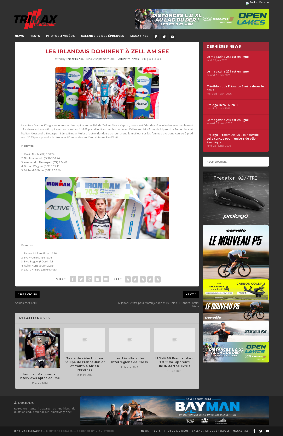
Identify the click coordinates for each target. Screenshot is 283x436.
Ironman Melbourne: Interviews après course (39, 376)
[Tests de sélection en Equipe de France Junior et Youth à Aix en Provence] (84, 340)
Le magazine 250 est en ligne (228, 120)
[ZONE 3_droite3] (236, 340)
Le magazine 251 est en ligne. (228, 71)
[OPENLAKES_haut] (202, 19)
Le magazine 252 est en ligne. (228, 57)
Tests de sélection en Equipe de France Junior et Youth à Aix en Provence (84, 364)
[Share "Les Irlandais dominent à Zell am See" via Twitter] (81, 279)
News (19, 35)
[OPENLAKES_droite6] (236, 360)
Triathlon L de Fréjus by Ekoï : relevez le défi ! (235, 88)
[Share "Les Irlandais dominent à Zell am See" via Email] (106, 279)
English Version (259, 2)
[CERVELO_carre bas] (236, 277)
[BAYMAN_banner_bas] (174, 424)
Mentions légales (59, 431)
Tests (35, 35)
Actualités (124, 59)
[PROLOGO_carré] (236, 223)
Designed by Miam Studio (95, 431)
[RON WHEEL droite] (236, 298)
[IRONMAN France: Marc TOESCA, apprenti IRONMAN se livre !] (174, 340)
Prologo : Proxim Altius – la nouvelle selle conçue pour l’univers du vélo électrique (233, 138)
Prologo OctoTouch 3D (223, 105)
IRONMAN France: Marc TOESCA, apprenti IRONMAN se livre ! (174, 362)
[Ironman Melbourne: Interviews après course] (39, 348)
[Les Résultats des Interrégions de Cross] (129, 340)
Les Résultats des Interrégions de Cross (129, 360)
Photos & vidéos (60, 35)
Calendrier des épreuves (102, 35)
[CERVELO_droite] (236, 319)
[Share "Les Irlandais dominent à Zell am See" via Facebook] (73, 279)
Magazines (139, 35)
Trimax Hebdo (75, 59)
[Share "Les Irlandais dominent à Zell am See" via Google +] (89, 279)
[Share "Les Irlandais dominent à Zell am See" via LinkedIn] (97, 279)
